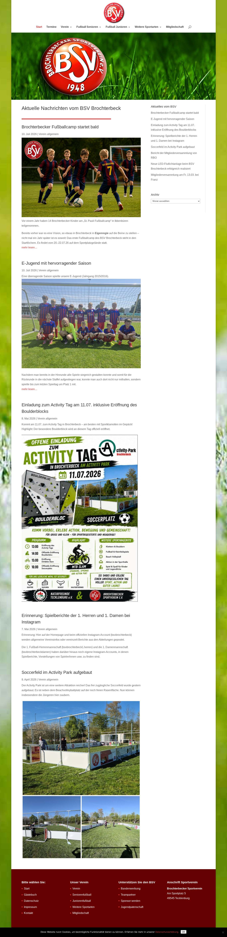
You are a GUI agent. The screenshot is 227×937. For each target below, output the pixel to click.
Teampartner (128, 894)
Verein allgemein (49, 134)
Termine (51, 27)
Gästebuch (30, 894)
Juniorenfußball (81, 900)
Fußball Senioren (87, 27)
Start (39, 27)
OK (183, 932)
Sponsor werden (130, 900)
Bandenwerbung (130, 888)
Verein (65, 27)
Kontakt (28, 913)
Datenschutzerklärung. (167, 932)
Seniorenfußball (81, 894)
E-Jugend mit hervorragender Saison (56, 263)
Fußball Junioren (116, 27)
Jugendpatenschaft (132, 907)
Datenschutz (31, 900)
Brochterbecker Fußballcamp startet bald (60, 126)
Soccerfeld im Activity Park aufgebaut (57, 672)
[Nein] (223, 932)
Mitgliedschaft (175, 27)
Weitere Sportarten (146, 27)
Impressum (30, 907)
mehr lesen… (29, 247)
